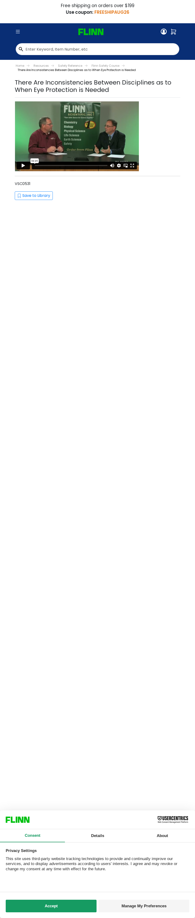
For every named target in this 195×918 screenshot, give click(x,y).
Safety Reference (70, 66)
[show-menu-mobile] (18, 31)
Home (20, 66)
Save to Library (36, 195)
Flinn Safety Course (105, 66)
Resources (41, 66)
